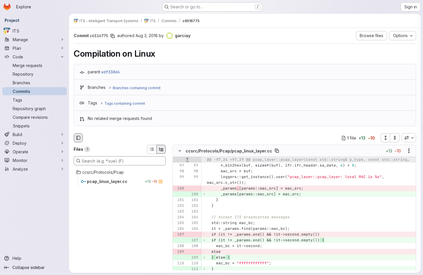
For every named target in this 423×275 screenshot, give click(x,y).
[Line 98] (179, 171)
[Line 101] (179, 200)
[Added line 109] (193, 258)
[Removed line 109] (179, 252)
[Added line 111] (193, 269)
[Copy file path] (276, 151)
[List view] (151, 149)
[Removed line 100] (179, 189)
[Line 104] (179, 217)
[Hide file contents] (179, 151)
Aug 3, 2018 (147, 35)
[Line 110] (179, 263)
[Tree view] (161, 149)
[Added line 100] (193, 194)
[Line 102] (179, 206)
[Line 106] (179, 229)
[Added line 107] (193, 240)
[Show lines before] (187, 160)
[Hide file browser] (78, 137)
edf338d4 (110, 72)
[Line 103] (179, 212)
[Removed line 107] (179, 235)
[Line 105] (179, 223)
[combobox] (409, 137)
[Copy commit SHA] (112, 36)
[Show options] (408, 151)
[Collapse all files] (394, 137)
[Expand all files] (385, 137)
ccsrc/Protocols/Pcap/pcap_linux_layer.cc (229, 150)
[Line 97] (179, 166)
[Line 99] (179, 177)
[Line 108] (179, 246)
